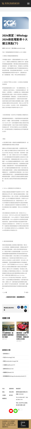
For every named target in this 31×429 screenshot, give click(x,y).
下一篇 (26, 292)
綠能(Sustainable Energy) (19, 48)
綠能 (3, 392)
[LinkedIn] (25, 307)
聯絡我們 (18, 388)
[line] (15, 409)
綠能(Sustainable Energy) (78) (10, 361)
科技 (3, 388)
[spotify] (20, 409)
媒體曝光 (4, 398)
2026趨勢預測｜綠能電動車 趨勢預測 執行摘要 (7, 335)
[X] (22, 307)
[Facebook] (18, 307)
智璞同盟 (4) (6, 353)
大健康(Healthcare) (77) (9, 365)
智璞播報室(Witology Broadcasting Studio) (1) (14, 376)
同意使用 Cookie (23, 424)
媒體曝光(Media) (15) (8, 372)
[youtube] (11, 409)
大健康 (4, 395)
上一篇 (5, 292)
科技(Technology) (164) (9, 357)
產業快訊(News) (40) (8, 368)
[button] (3, 332)
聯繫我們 (21, 297)
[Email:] (25, 310)
